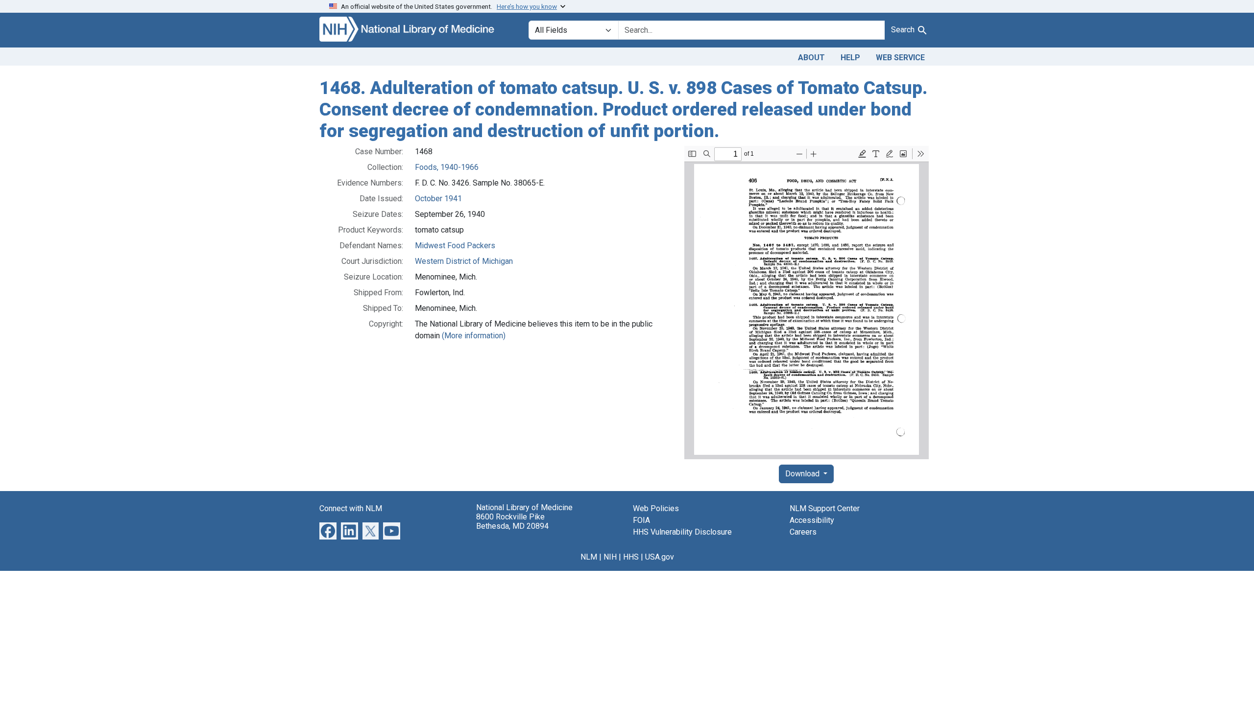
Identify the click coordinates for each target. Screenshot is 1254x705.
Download (803, 473)
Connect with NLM (350, 508)
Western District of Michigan (464, 261)
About (811, 57)
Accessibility (812, 520)
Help (850, 57)
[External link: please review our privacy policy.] (328, 530)
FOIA (641, 520)
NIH (610, 557)
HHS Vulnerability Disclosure (682, 532)
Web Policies (656, 508)
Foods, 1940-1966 (447, 167)
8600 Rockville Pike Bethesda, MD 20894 (512, 521)
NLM (588, 557)
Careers (803, 532)
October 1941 (438, 198)
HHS (631, 557)
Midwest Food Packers (455, 245)
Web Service (900, 57)
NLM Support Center (825, 508)
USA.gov (659, 557)
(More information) (474, 335)
